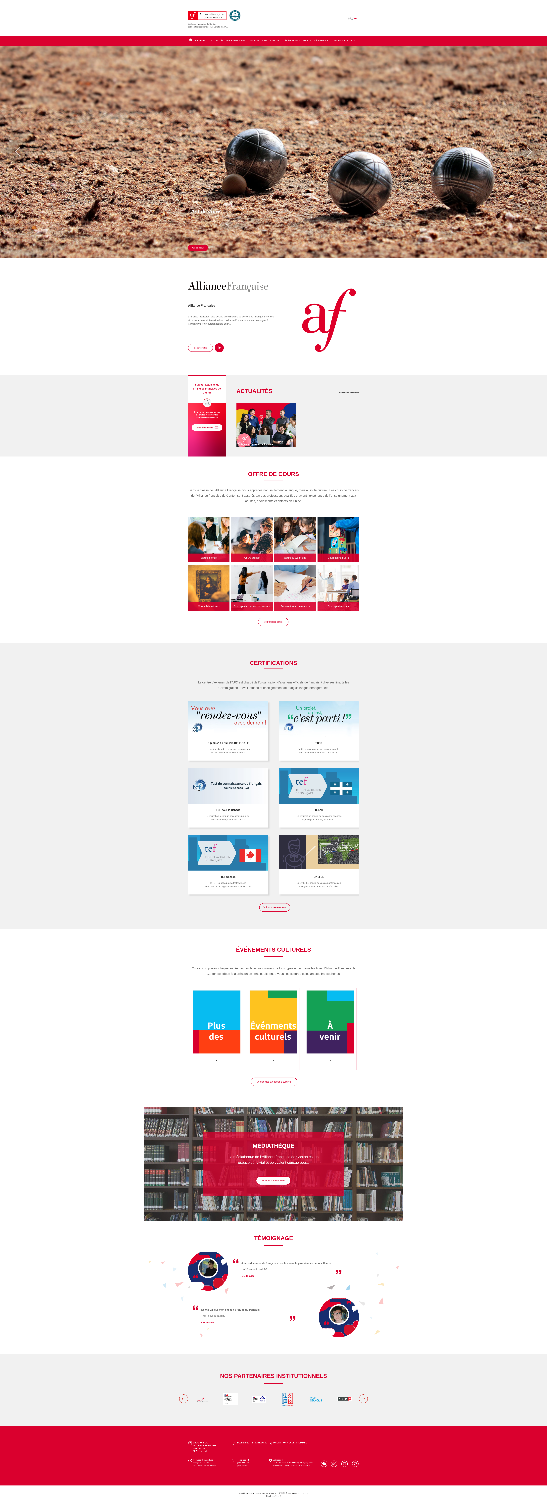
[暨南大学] (344, 1399)
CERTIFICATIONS (270, 40)
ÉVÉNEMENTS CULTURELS (298, 40)
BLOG (353, 40)
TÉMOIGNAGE (341, 40)
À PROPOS (200, 40)
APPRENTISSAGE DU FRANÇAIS (241, 40)
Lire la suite (247, 1276)
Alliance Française (201, 305)
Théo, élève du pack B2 (213, 1316)
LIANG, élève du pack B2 (254, 1269)
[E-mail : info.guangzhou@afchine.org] (344, 1464)
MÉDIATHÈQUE (321, 40)
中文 (350, 18)
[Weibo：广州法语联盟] (334, 1464)
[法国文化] (202, 1399)
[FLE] (259, 1399)
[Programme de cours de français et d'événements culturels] (266, 425)
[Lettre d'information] (207, 422)
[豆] (355, 1464)
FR (355, 18)
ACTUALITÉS (217, 40)
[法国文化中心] (230, 1399)
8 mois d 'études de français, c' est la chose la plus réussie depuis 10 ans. (286, 1263)
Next (363, 1398)
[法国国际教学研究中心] (287, 1399)
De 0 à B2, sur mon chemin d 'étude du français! (230, 1309)
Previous (183, 1398)
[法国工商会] (316, 1399)
